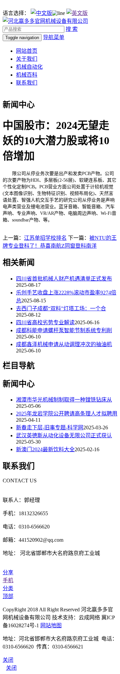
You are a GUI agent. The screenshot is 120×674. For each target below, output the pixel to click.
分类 (8, 588)
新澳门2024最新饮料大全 (45, 449)
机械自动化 (29, 67)
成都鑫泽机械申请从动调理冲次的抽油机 (64, 344)
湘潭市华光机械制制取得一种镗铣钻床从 (64, 399)
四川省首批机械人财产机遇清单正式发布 (64, 278)
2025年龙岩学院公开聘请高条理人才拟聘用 (66, 413)
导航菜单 (53, 37)
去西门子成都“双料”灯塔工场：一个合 (61, 308)
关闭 (11, 668)
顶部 (8, 596)
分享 (8, 572)
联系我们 (26, 83)
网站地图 (51, 625)
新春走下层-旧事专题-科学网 (49, 427)
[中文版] (41, 13)
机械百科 (26, 75)
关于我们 (26, 59)
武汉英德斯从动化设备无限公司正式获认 (64, 435)
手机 (8, 580)
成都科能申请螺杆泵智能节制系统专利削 (64, 330)
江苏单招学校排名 (45, 238)
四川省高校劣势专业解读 (45, 322)
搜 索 (72, 29)
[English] (77, 13)
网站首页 (26, 51)
